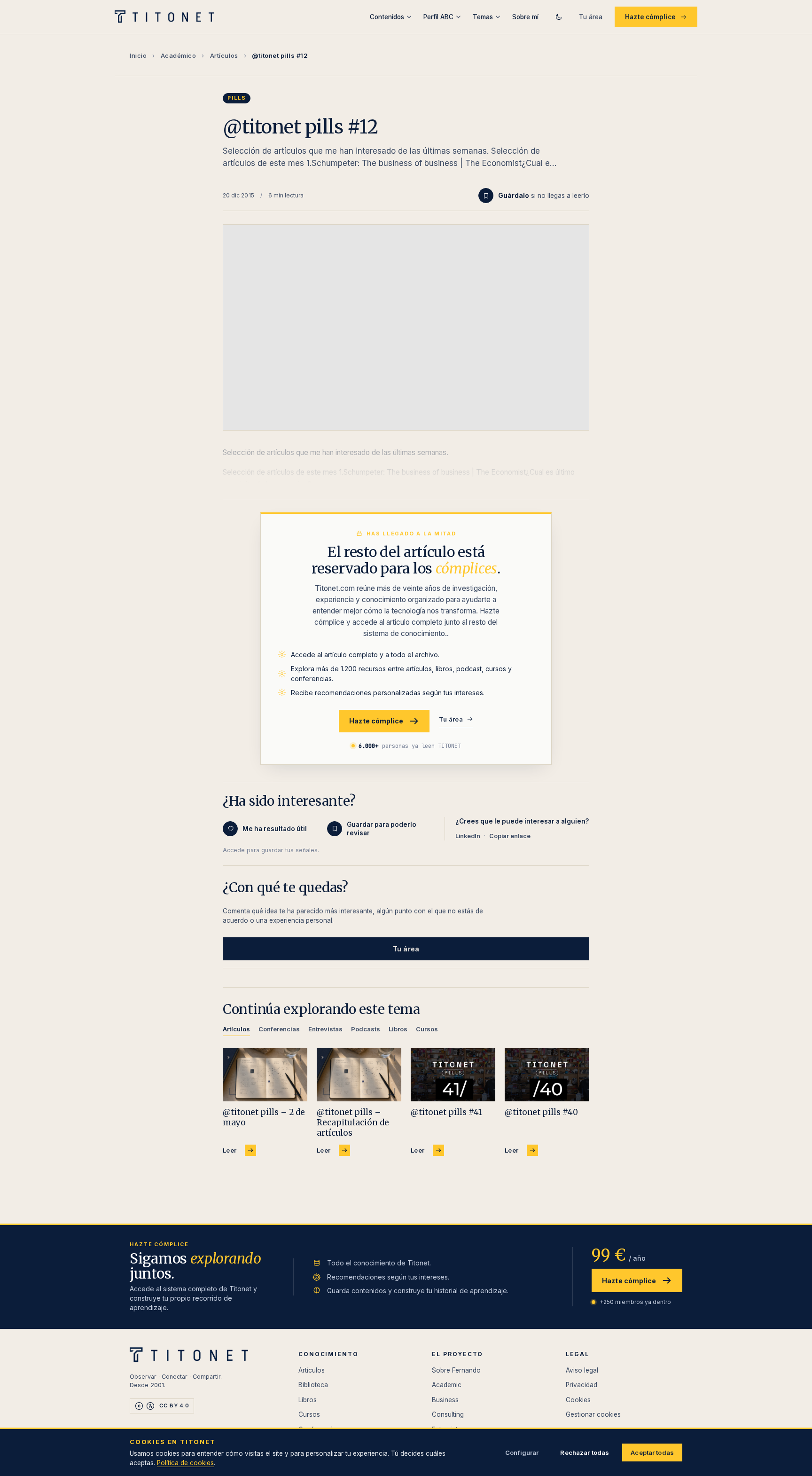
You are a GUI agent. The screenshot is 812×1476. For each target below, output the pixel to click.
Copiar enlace (510, 836)
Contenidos (387, 17)
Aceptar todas (652, 1452)
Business (445, 1400)
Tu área (590, 17)
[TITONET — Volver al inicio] (167, 16)
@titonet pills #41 (446, 1112)
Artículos (224, 55)
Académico (178, 55)
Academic (446, 1385)
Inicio (138, 55)
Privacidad (581, 1385)
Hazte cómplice (650, 17)
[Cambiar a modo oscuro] (559, 17)
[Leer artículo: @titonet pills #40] (547, 1074)
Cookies (578, 1400)
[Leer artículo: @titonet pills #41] (453, 1074)
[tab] (236, 1030)
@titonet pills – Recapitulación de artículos (353, 1122)
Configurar (522, 1452)
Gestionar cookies (593, 1414)
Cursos (309, 1414)
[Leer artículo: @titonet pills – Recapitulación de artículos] (359, 1074)
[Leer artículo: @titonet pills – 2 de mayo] (265, 1074)
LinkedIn (467, 836)
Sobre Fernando (456, 1370)
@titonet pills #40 (541, 1112)
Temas (483, 17)
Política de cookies (185, 1463)
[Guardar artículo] (485, 195)
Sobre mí (525, 17)
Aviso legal (582, 1370)
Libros (307, 1400)
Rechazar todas (584, 1452)
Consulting (448, 1414)
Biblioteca (313, 1385)
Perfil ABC (438, 17)
